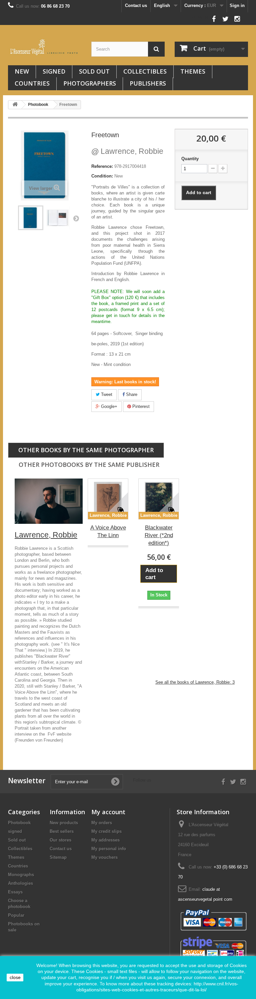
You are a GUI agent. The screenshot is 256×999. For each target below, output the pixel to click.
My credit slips (106, 831)
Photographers (89, 83)
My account (108, 812)
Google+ (108, 406)
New (22, 71)
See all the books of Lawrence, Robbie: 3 (195, 682)
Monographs (21, 874)
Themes (192, 71)
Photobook (19, 822)
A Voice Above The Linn (108, 531)
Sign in (237, 5)
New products (64, 822)
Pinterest (140, 406)
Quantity (190, 158)
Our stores (60, 839)
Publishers (148, 83)
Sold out (94, 71)
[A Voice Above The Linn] (108, 499)
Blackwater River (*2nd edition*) (159, 535)
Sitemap (58, 857)
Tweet (106, 394)
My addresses (105, 839)
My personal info (108, 848)
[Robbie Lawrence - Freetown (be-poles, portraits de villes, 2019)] (30, 217)
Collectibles (145, 71)
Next (76, 218)
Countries (32, 83)
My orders (101, 822)
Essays (15, 891)
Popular (16, 915)
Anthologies (20, 883)
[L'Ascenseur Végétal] (44, 47)
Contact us (136, 5)
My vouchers (104, 857)
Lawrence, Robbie (127, 151)
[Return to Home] (15, 105)
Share (131, 394)
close (15, 977)
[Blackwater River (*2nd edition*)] (159, 499)
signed (54, 71)
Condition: (102, 175)
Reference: (102, 166)
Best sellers (62, 831)
